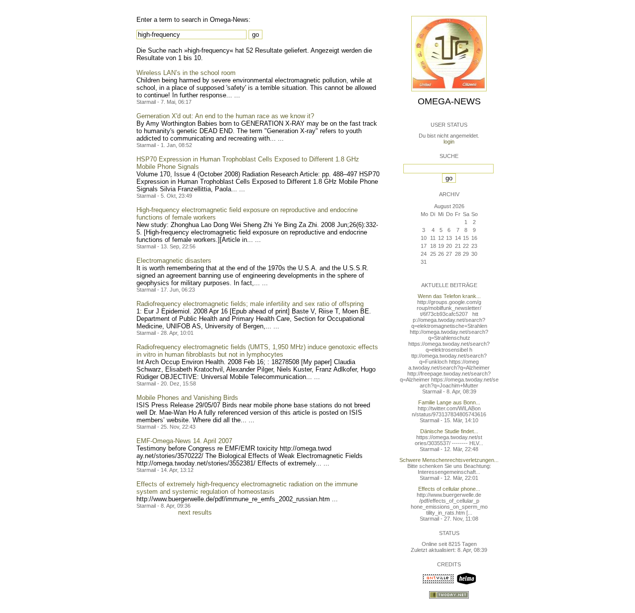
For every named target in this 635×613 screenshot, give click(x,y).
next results (195, 512)
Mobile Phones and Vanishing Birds (187, 397)
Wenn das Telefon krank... (449, 296)
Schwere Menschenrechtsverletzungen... (449, 460)
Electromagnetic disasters (173, 260)
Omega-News (449, 101)
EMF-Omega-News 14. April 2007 (184, 441)
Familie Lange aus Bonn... (449, 402)
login (449, 142)
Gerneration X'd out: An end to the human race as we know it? (225, 116)
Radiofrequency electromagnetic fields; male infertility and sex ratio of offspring (250, 303)
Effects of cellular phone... (449, 489)
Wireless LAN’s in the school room (186, 73)
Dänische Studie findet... (449, 431)
